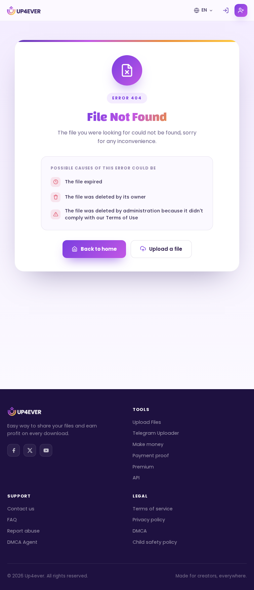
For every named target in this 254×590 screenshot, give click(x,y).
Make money (148, 444)
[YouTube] (46, 450)
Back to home (99, 248)
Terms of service (153, 508)
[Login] (226, 10)
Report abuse (23, 531)
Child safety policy (155, 542)
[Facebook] (13, 450)
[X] (29, 450)
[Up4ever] (24, 11)
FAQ (12, 519)
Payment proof (151, 455)
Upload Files (147, 422)
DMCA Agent (22, 542)
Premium (143, 466)
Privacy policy (149, 519)
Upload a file (165, 248)
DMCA (140, 531)
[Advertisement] (127, 321)
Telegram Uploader (156, 433)
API (136, 477)
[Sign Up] (240, 10)
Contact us (20, 508)
